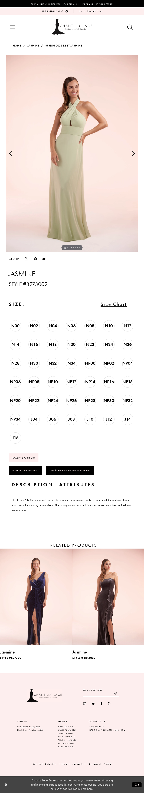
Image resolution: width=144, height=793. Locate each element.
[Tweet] (26, 258)
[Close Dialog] (6, 784)
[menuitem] (84, 703)
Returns (37, 764)
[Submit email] (115, 694)
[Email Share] (44, 258)
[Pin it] (35, 258)
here (90, 789)
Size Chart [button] (114, 304)
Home (17, 45)
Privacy (64, 764)
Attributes (77, 485)
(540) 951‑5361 (96, 726)
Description (32, 485)
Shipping (50, 764)
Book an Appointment (25, 470)
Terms (107, 764)
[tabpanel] (72, 153)
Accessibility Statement (86, 764)
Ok (137, 785)
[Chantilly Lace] (72, 27)
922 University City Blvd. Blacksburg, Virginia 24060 (30, 728)
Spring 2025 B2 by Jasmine (63, 45)
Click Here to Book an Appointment (93, 3)
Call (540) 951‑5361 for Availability (70, 470)
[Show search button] (130, 27)
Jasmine (33, 45)
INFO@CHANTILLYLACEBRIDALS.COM (107, 730)
